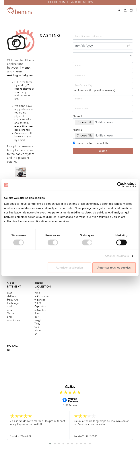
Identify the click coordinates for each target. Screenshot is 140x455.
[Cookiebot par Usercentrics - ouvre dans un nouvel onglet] (120, 184)
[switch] (53, 242)
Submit (103, 151)
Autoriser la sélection (69, 267)
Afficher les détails (117, 255)
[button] (119, 9)
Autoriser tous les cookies (114, 267)
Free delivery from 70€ (12, 296)
